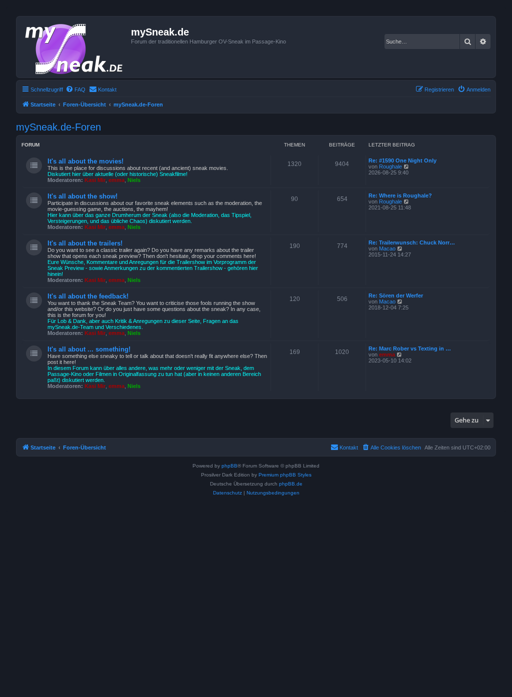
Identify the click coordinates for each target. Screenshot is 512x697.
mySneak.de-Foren (58, 127)
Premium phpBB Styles (285, 475)
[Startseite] (75, 47)
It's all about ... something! (89, 349)
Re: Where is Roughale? (400, 195)
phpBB (230, 465)
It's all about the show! (83, 196)
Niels (134, 180)
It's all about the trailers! (85, 243)
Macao (387, 249)
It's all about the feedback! (88, 296)
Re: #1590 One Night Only (402, 161)
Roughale (390, 167)
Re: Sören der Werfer (395, 295)
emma (116, 180)
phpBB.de (290, 483)
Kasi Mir (95, 180)
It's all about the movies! (86, 161)
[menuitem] (76, 90)
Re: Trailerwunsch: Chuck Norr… (411, 243)
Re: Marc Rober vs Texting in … (409, 349)
